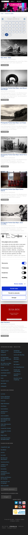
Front (2, 13)
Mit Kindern (17, 364)
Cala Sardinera (4, 409)
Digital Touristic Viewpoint (4, 351)
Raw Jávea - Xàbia (6, 57)
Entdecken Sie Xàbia (7, 347)
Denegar (14, 297)
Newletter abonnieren (9, 489)
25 (17, 31)
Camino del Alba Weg (19, 355)
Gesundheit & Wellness (17, 374)
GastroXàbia (4, 375)
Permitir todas (14, 288)
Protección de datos (9, 519)
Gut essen (3, 455)
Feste (2, 378)
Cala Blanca (3, 406)
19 (20, 28)
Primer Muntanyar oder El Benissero (5, 397)
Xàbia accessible (5, 485)
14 (3, 28)
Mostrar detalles (18, 283)
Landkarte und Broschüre (4, 465)
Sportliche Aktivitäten (16, 358)
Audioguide (3, 386)
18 (17, 28)
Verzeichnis (3, 469)
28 (3, 34)
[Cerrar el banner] (25, 236)
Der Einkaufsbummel (19, 367)
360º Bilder (3, 383)
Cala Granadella (4, 415)
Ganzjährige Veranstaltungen (18, 351)
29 (6, 34)
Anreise (3, 452)
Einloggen (6, 497)
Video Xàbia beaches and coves (6, 424)
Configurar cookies (19, 519)
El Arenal (3, 401)
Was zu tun (17, 347)
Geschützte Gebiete (5, 373)
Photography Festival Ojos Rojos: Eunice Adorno (12, 190)
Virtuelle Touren (5, 381)
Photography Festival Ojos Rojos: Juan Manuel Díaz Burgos (14, 88)
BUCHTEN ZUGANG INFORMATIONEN (5, 438)
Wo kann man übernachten (4, 458)
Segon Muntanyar (5, 403)
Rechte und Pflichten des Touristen (6, 478)
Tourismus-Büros (5, 462)
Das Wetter (3, 450)
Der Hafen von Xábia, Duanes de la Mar (6, 364)
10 (13, 25)
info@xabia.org (13, 526)
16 (10, 28)
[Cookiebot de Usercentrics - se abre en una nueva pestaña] (16, 236)
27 (23, 31)
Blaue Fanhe (4, 435)
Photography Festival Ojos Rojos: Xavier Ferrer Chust (14, 155)
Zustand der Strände (6, 428)
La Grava (3, 394)
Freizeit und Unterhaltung (17, 370)
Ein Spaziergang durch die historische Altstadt (6, 359)
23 (10, 31)
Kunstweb (16, 361)
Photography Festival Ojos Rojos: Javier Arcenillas (12, 223)
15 (6, 28)
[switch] (24, 268)
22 (6, 31)
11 (17, 25)
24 (13, 31)
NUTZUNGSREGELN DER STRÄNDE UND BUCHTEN (5, 420)
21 (3, 31)
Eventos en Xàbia (9, 13)
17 (13, 28)
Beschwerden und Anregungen (5, 482)
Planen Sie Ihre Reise (7, 443)
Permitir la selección (14, 293)
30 (10, 34)
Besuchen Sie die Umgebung (18, 378)
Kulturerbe (3, 355)
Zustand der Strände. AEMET (6, 431)
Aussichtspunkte (5, 370)
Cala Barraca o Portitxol (4, 412)
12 (20, 25)
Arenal (2, 367)
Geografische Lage (5, 447)
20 (23, 28)
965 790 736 (5, 526)
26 (20, 31)
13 (23, 25)
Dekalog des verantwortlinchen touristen (5, 473)
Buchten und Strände (7, 390)
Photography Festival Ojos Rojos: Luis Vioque (13, 123)
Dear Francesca (5, 322)
